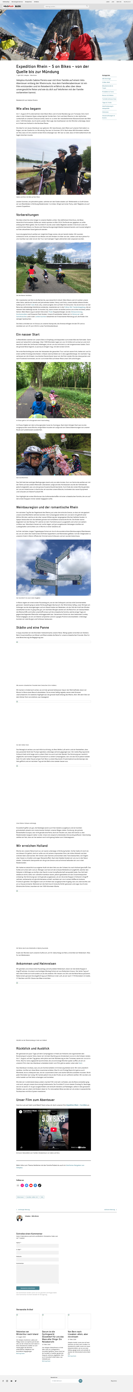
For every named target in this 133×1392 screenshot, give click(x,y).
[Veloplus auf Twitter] (15, 1381)
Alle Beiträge (106, 79)
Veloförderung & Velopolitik (107, 107)
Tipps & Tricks (107, 102)
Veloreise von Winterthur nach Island (27, 1332)
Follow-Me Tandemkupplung (74, 307)
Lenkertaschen (40, 316)
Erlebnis (36, 2)
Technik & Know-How (109, 99)
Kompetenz (28, 2)
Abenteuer (20, 1197)
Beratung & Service (17, 2)
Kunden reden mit (32, 1197)
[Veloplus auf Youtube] (11, 1381)
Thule (50, 312)
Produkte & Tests (108, 92)
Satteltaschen (21, 316)
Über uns (119, 1)
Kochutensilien (21, 314)
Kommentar (20, 1263)
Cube (33, 305)
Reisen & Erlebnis (107, 95)
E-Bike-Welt (106, 82)
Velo (42, 1197)
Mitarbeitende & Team (107, 87)
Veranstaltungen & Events (108, 117)
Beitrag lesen (20, 1353)
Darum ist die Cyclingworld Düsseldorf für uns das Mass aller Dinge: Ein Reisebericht (53, 1336)
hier (80, 1063)
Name (18, 1243)
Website (19, 1256)
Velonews (105, 112)
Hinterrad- (76, 314)
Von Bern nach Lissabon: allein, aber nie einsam (78, 1334)
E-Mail (18, 1249)
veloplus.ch (127, 1)
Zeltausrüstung (76, 312)
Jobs (113, 1)
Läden (107, 1)
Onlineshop (6, 2)
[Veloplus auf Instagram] (7, 1381)
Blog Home (114, 1381)
